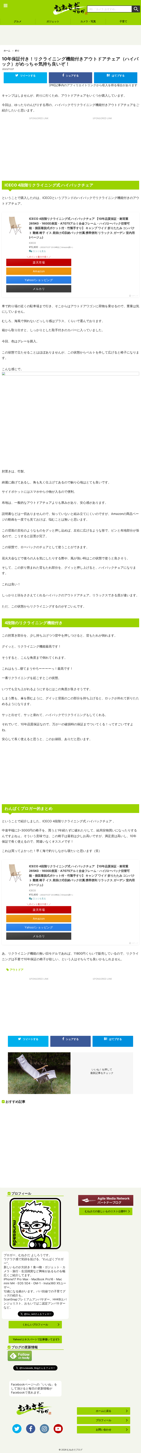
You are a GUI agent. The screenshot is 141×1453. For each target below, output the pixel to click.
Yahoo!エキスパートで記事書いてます (35, 1339)
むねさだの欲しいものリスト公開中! (106, 1211)
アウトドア (17, 969)
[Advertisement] (70, 35)
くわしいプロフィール (35, 1324)
